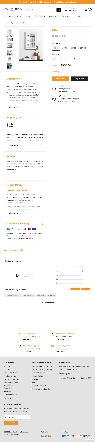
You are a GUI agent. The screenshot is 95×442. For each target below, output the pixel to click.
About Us (78, 16)
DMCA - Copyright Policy (42, 370)
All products (14, 23)
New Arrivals (53, 16)
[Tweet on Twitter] (60, 36)
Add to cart (60, 79)
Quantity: (56, 72)
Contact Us (8, 370)
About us (7, 366)
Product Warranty (11, 376)
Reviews (7, 391)
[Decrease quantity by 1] (63, 72)
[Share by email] (63, 36)
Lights (27, 16)
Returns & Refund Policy (42, 366)
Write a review (86, 289)
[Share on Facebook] (53, 36)
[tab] (22, 290)
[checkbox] (51, 295)
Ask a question (75, 289)
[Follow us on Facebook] (42, 436)
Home (6, 23)
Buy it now (79, 79)
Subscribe (10, 423)
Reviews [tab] (10, 290)
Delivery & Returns (11, 379)
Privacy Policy (37, 376)
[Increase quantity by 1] (73, 72)
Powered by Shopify (11, 435)
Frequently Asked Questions (11, 384)
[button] (69, 266)
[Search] (58, 10)
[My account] (86, 10)
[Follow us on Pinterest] (49, 436)
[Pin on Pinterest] (56, 36)
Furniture (65, 16)
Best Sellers (40, 16)
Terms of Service (10, 395)
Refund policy (9, 398)
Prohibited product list (41, 389)
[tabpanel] (47, 308)
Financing (8, 388)
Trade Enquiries (10, 373)
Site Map (35, 379)
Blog (33, 383)
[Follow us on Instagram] (46, 436)
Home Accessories (11, 16)
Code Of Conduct (39, 386)
